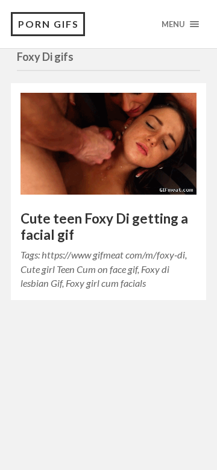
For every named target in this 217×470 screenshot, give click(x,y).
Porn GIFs (48, 24)
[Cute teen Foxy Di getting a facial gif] (108, 147)
